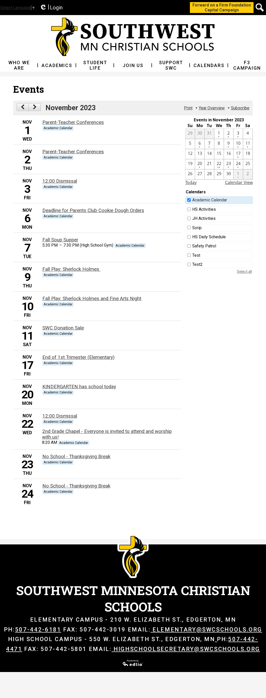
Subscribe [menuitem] (240, 108)
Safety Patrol (204, 245)
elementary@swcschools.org (207, 629)
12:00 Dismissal (59, 181)
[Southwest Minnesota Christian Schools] (133, 37)
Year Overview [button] (212, 108)
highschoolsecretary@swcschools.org (187, 649)
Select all (244, 271)
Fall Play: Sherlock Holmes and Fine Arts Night (91, 298)
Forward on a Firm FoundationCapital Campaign (221, 7)
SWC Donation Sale (63, 328)
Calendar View (239, 182)
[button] (19, 65)
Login (51, 7)
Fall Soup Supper (60, 240)
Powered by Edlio (133, 663)
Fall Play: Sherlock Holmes (71, 269)
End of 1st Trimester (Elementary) (78, 357)
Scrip (197, 227)
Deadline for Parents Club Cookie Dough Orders (93, 210)
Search (260, 7)
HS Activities (204, 209)
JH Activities (204, 218)
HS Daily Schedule (209, 236)
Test (196, 255)
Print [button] (188, 108)
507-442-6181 (38, 629)
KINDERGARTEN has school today (79, 387)
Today (191, 182)
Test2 (197, 264)
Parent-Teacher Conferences (73, 122)
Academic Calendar (209, 199)
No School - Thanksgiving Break (76, 456)
